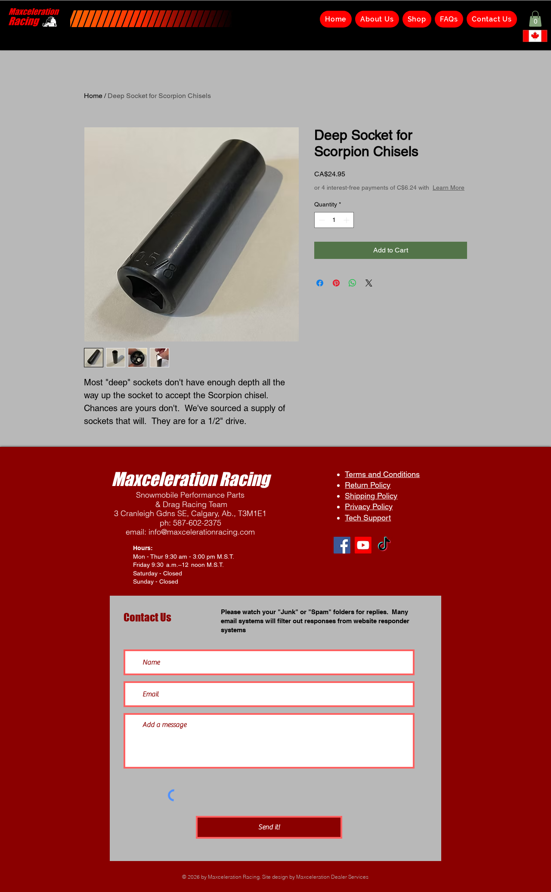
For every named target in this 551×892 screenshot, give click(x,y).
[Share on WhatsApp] (352, 283)
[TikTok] (384, 545)
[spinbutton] (334, 220)
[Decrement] (321, 220)
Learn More (448, 187)
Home (93, 96)
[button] (535, 19)
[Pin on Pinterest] (336, 283)
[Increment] (347, 220)
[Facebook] (342, 545)
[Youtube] (363, 545)
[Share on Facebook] (320, 283)
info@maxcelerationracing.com (202, 532)
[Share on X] (369, 283)
